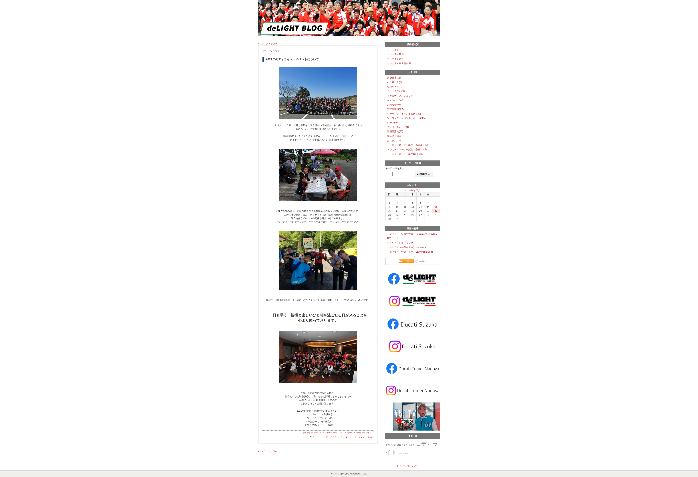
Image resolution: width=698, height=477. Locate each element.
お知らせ (306, 432)
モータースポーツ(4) (398, 127)
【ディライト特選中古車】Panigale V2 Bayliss (412, 234)
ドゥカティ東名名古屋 (399, 63)
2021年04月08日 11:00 (332, 432)
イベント (401, 453)
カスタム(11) (394, 140)
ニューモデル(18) (396, 91)
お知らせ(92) (394, 104)
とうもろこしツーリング (400, 242)
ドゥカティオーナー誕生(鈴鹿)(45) (405, 154)
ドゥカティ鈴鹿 (395, 54)
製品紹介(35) (394, 136)
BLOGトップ (368, 432)
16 (389, 211)
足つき (389, 445)
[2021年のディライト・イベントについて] (318, 93)
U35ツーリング (395, 238)
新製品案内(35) (395, 131)
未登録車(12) (394, 77)
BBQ (407, 453)
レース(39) (392, 122)
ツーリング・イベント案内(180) (404, 113)
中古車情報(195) (395, 109)
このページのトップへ (406, 465)
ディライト (316, 432)
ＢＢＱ (333, 437)
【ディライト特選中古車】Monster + (406, 247)
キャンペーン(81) (396, 100)
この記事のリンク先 (352, 432)
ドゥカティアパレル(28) (399, 95)
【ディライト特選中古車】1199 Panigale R (410, 251)
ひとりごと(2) (394, 82)
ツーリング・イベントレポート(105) (406, 118)
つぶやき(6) (393, 86)
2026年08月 (414, 190)
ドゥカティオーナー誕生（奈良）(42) (407, 149)
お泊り (371, 437)
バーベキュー (346, 437)
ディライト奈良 (395, 58)
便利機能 (397, 445)
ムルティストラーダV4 (411, 445)
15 (436, 206)
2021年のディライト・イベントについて (292, 59)
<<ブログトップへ (268, 43)
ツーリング (323, 437)
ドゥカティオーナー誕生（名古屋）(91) (408, 145)
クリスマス (360, 437)
